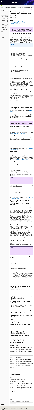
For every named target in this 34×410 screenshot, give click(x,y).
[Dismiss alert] (32, 1)
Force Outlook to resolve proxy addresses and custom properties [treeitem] (5, 18)
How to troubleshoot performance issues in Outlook (17, 133)
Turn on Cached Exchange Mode (20, 31)
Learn (11, 9)
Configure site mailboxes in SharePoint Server (22, 159)
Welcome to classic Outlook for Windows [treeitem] (4, 12)
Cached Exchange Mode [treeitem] (4, 15)
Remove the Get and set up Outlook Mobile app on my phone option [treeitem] (5, 25)
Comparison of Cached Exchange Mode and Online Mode (17, 21)
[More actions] (32, 9)
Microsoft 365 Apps (14, 9)
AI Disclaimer (2, 408)
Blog (9, 408)
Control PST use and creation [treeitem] (5, 16)
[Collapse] (8, 9)
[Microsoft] (1, 5)
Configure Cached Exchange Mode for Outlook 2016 (16, 23)
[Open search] (30, 5)
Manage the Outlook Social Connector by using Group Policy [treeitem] (5, 21)
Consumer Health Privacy (20, 408)
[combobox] (4, 10)
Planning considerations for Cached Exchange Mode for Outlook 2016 (18, 22)
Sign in (32, 5)
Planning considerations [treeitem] (4, 23)
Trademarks (29, 408)
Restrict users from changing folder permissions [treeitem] (5, 27)
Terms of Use (25, 408)
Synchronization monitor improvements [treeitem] (4, 29)
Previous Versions (6, 408)
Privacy (15, 408)
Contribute (12, 408)
